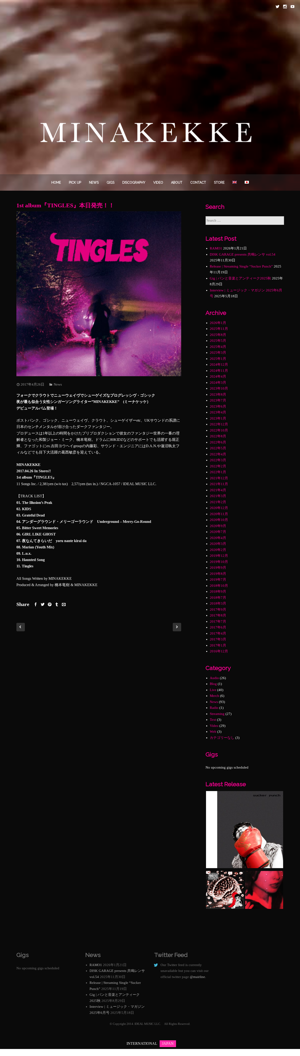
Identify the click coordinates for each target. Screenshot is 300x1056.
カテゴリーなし (222, 738)
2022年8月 (218, 436)
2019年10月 (219, 562)
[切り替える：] (234, 182)
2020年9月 (218, 526)
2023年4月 (218, 412)
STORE (219, 182)
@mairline (197, 977)
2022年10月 (219, 430)
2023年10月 (219, 388)
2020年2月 (218, 550)
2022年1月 (218, 472)
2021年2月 (218, 502)
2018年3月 (218, 603)
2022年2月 (218, 466)
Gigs (110, 182)
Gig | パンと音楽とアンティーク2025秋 (240, 278)
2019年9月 (218, 567)
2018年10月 (219, 585)
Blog (213, 684)
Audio (214, 678)
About (176, 182)
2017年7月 (218, 621)
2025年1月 (218, 359)
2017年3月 (218, 639)
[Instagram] (285, 6)
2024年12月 (219, 364)
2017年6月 (218, 627)
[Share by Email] (64, 604)
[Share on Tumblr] (57, 604)
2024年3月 (218, 382)
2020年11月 (219, 514)
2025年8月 (218, 335)
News (94, 182)
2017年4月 (218, 633)
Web (213, 731)
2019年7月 (218, 579)
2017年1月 (218, 645)
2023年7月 (218, 400)
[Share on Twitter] (43, 604)
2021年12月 (219, 478)
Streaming (217, 714)
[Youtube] (292, 6)
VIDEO (158, 182)
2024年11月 (219, 370)
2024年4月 (218, 376)
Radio (214, 708)
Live (213, 690)
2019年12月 (219, 556)
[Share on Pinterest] (50, 604)
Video (214, 726)
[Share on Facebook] (36, 604)
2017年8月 (218, 615)
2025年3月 (218, 352)
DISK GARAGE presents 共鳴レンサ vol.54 (242, 254)
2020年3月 (218, 544)
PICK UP (75, 182)
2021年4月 (218, 490)
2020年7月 (218, 532)
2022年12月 (219, 424)
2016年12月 (219, 651)
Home (56, 182)
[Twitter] (277, 6)
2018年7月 (218, 597)
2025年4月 (218, 347)
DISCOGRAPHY (133, 182)
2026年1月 (218, 323)
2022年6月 (218, 442)
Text (213, 719)
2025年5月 (218, 340)
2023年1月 (218, 418)
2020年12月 (219, 508)
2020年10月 (219, 520)
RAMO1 (216, 248)
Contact (198, 182)
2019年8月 (218, 574)
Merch (214, 696)
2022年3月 (218, 460)
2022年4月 (218, 454)
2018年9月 (218, 591)
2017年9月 (218, 609)
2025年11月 (219, 329)
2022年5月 (218, 448)
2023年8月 (218, 394)
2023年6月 (218, 406)
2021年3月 (218, 496)
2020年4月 (218, 538)
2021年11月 (219, 484)
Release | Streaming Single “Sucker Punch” (241, 266)
